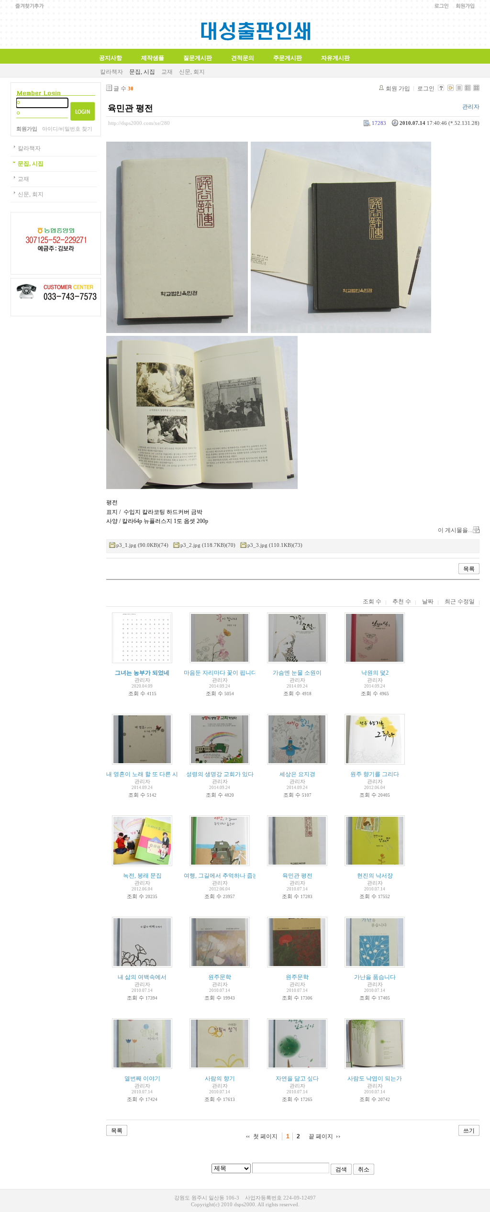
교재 (167, 71)
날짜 (428, 601)
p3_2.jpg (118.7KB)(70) (207, 545)
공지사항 (110, 58)
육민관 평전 (130, 108)
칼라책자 (111, 71)
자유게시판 (335, 58)
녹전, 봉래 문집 (142, 875)
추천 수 (401, 601)
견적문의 (242, 58)
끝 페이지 (321, 1136)
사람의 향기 (220, 1078)
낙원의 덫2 (375, 672)
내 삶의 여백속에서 (142, 977)
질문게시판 (197, 58)
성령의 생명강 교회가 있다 (220, 774)
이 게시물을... (455, 530)
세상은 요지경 (297, 774)
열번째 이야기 (142, 1078)
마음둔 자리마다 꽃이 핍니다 (220, 672)
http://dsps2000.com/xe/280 (139, 123)
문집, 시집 (142, 71)
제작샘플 (152, 58)
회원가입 (26, 129)
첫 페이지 (265, 1136)
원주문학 (219, 977)
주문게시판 (287, 58)
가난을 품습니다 (375, 977)
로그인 (425, 88)
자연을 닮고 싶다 (297, 1078)
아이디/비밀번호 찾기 (67, 129)
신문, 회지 (192, 71)
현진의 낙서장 (375, 875)
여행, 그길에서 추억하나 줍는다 (224, 875)
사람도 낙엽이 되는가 (374, 1078)
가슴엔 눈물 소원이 (297, 672)
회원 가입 (398, 88)
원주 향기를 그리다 (374, 774)
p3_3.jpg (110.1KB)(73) (274, 545)
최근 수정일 (460, 601)
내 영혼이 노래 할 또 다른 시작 (145, 774)
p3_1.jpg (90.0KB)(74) (142, 545)
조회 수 (372, 601)
